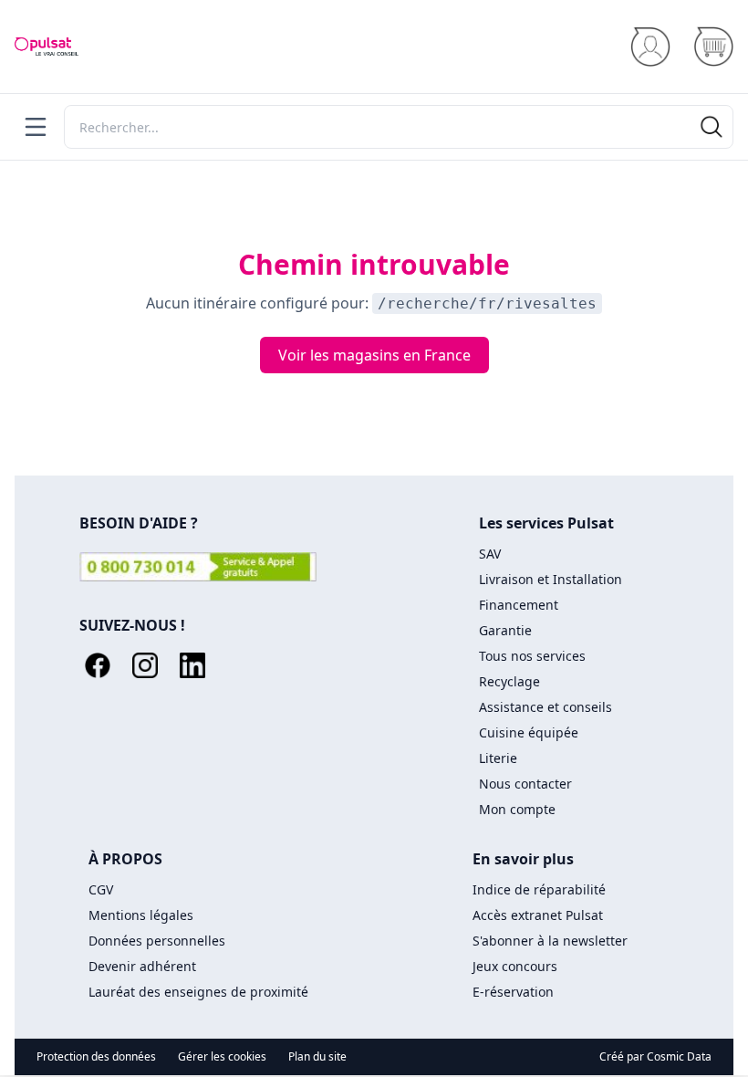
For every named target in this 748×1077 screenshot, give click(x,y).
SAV (490, 553)
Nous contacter (525, 783)
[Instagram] (145, 665)
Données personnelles (156, 940)
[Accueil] (46, 46)
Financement (518, 604)
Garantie (505, 630)
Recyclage (509, 681)
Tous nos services (532, 655)
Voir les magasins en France (374, 355)
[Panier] (712, 47)
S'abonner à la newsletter (550, 940)
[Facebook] (97, 665)
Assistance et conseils (545, 707)
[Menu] (36, 127)
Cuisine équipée (528, 732)
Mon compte (517, 809)
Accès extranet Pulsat (538, 915)
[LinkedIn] (192, 665)
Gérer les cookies (222, 1057)
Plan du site (317, 1057)
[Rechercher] (711, 126)
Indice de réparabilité (539, 889)
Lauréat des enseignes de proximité (198, 991)
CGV (100, 889)
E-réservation (513, 991)
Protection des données (96, 1057)
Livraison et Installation (550, 579)
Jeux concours (515, 966)
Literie (498, 758)
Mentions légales (140, 915)
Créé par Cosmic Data (655, 1056)
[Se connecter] (649, 47)
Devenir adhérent (142, 966)
